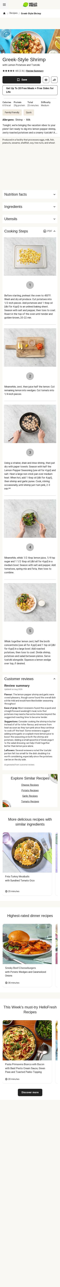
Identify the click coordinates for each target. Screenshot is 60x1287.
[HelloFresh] (30, 4)
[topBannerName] (30, 23)
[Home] (4, 13)
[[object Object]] (46, 80)
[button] (30, 206)
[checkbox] (3, 71)
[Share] (54, 80)
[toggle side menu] (4, 4)
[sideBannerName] (30, 167)
